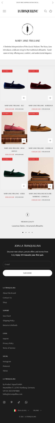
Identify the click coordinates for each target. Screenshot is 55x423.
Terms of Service (9, 348)
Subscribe (27, 273)
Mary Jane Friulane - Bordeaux (41, 105)
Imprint (6, 338)
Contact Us (7, 297)
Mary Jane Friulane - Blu (14, 105)
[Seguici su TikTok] (18, 402)
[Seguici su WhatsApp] (26, 402)
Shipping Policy (8, 320)
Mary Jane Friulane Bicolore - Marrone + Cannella (40, 195)
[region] (27, 220)
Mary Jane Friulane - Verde (14, 194)
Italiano (36, 410)
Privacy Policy (8, 343)
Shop (5, 302)
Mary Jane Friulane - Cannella (41, 148)
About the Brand (9, 293)
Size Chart (7, 316)
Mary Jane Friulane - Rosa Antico (14, 149)
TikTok (5, 371)
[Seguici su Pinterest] (11, 402)
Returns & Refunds (10, 325)
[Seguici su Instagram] (4, 402)
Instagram (7, 361)
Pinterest (6, 366)
